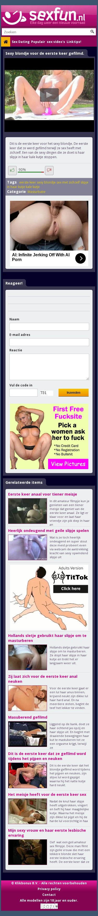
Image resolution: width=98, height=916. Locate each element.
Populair (38, 42)
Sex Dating (21, 42)
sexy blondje (46, 182)
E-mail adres (19, 334)
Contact (49, 894)
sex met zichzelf (68, 182)
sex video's (56, 42)
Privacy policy (49, 889)
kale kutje (33, 187)
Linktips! (74, 42)
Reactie (15, 350)
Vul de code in (20, 385)
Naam (14, 319)
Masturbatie (36, 192)
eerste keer (27, 182)
